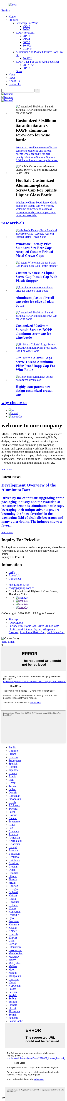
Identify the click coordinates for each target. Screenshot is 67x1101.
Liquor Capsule (33, 629)
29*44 (26, 39)
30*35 (26, 42)
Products (13, 19)
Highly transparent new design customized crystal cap (34, 390)
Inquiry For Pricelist (12, 557)
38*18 (26, 68)
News (12, 74)
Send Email (7, 641)
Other (19, 71)
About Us (14, 80)
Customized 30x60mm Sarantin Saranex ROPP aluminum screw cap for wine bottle (34, 331)
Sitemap (13, 619)
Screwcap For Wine (27, 22)
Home (12, 16)
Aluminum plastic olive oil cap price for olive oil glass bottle (35, 301)
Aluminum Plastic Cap (32, 632)
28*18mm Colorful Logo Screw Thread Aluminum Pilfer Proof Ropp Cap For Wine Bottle (35, 364)
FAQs (12, 77)
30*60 (26, 29)
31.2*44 (27, 48)
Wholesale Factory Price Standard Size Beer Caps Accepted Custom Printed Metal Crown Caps (34, 249)
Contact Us (15, 84)
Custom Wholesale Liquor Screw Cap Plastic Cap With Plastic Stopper (36, 276)
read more (7, 469)
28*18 (26, 35)
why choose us (14, 402)
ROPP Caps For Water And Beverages (37, 61)
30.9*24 (27, 45)
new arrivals (12, 223)
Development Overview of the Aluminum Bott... (28, 487)
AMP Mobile (16, 622)
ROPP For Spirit (25, 32)
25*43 (26, 26)
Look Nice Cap (55, 632)
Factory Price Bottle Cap (22, 625)
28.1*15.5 (28, 64)
